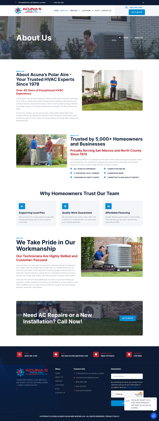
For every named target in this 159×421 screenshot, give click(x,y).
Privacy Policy (133, 387)
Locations (86, 10)
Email (63, 353)
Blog (97, 10)
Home (56, 10)
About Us (64, 10)
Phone (26, 353)
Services (73, 10)
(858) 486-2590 (30, 356)
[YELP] (143, 2)
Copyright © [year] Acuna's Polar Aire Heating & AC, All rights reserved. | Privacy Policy (79, 416)
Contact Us (106, 10)
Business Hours (106, 353)
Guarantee (137, 353)
